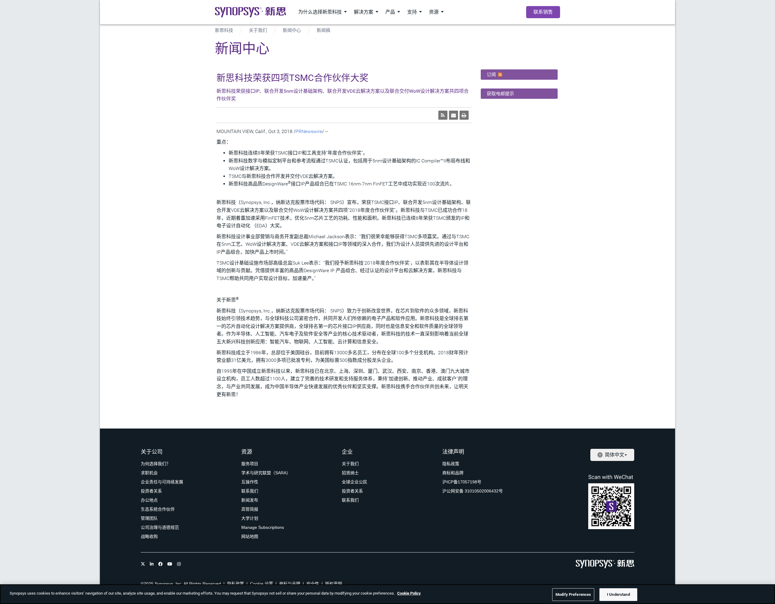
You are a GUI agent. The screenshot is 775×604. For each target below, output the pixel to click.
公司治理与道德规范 (160, 527)
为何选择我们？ (155, 463)
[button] (519, 74)
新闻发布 (249, 500)
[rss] (442, 115)
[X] (143, 564)
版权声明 (333, 584)
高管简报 (249, 509)
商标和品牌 (452, 472)
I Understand (618, 594)
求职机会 (149, 472)
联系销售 (543, 12)
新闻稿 (323, 30)
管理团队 (149, 518)
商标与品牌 (289, 584)
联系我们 (249, 491)
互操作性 (249, 481)
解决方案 (363, 12)
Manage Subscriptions (262, 527)
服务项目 (249, 463)
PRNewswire (308, 131)
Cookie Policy (409, 593)
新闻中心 (292, 30)
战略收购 (149, 536)
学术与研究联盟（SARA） (266, 472)
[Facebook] (160, 564)
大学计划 (249, 518)
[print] (464, 115)
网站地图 (249, 536)
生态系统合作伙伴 (158, 509)
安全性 (312, 584)
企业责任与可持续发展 (162, 481)
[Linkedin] (151, 564)
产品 (390, 12)
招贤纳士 (350, 472)
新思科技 (224, 30)
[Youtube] (169, 564)
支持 (412, 12)
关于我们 (258, 30)
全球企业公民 (354, 481)
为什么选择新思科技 (320, 12)
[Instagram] (179, 564)
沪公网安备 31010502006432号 (472, 491)
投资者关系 (151, 491)
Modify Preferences (573, 594)
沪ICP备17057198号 (461, 481)
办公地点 (149, 500)
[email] (453, 115)
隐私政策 (450, 463)
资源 (434, 12)
